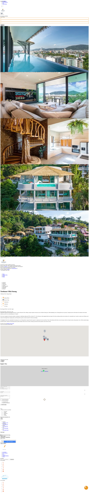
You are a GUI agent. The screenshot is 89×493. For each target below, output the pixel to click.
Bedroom (4, 283)
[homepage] (4, 450)
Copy (1, 418)
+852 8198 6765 (5, 424)
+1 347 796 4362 (5, 428)
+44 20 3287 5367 (5, 430)
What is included (5, 286)
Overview (4, 282)
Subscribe (12, 459)
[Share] (2, 414)
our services (4, 452)
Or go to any (6, 324)
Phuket (8, 269)
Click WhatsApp (44, 371)
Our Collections (5, 2)
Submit (5, 443)
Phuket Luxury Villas (10, 323)
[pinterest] (3, 471)
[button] (44, 340)
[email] (3, 466)
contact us (6, 266)
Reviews (3, 288)
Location (3, 285)
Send (4, 436)
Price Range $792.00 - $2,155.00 (6, 309)
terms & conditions (5, 455)
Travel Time (4, 284)
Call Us (2, 361)
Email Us (2, 360)
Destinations (4, 1)
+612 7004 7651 (5, 426)
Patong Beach (14, 268)
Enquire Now (8, 437)
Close (2, 436)
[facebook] (3, 468)
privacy (3, 456)
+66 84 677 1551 (5, 422)
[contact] (3, 14)
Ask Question (3, 437)
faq (3, 453)
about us (3, 454)
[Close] (0, 420)
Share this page (3, 404)
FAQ (3, 3)
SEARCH (2, 25)
